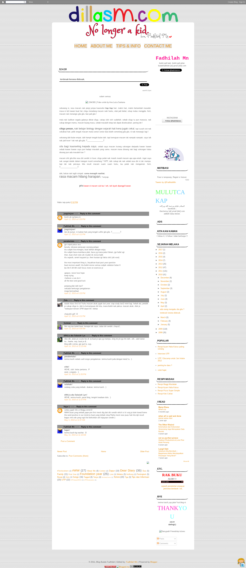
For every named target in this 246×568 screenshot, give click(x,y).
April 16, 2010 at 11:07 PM (75, 400)
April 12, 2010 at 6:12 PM (74, 234)
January (164, 324)
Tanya (95, 477)
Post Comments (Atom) (78, 456)
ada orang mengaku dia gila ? (172, 309)
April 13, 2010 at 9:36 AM (74, 329)
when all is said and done (169, 416)
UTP (64, 479)
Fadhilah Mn (69, 226)
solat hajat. (162, 370)
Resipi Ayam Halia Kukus (168, 387)
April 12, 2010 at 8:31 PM (74, 316)
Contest (102, 471)
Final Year (72, 474)
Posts (161, 539)
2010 (160, 274)
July (163, 295)
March (163, 317)
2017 (160, 250)
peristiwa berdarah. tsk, (173, 489)
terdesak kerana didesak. (170, 313)
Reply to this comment (90, 214)
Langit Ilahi (163, 449)
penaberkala (69, 241)
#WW (76, 470)
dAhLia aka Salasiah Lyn (74, 336)
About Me (91, 471)
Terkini (117, 477)
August (164, 292)
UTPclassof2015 (76, 480)
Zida (65, 300)
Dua (144, 471)
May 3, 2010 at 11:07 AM (74, 420)
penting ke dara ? (165, 365)
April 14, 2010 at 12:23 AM (75, 346)
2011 (160, 271)
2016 (160, 253)
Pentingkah (141, 474)
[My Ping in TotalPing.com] (110, 567)
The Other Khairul (166, 425)
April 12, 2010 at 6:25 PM (74, 293)
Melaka (120, 474)
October (164, 285)
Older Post (144, 451)
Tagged (87, 477)
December (165, 278)
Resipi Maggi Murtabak (167, 384)
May (163, 303)
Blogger (153, 562)
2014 (160, 260)
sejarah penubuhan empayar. (173, 486)
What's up (162, 409)
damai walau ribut (165, 418)
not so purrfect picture (168, 438)
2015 (160, 257)
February (164, 321)
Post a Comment (68, 441)
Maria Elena (163, 407)
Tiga (126, 477)
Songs (76, 477)
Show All (186, 461)
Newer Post (62, 451)
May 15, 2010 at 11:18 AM (75, 435)
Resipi (59, 477)
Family (60, 474)
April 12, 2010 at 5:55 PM (74, 219)
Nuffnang (130, 474)
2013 (160, 264)
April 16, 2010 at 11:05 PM (75, 374)
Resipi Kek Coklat (165, 394)
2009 (160, 329)
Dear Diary (127, 470)
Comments (163, 543)
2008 (160, 332)
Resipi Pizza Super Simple (169, 390)
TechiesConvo (106, 477)
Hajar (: (67, 407)
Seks (68, 477)
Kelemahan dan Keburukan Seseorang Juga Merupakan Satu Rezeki (171, 429)
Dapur (112, 470)
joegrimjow (69, 214)
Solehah (67, 323)
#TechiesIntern (63, 471)
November (165, 281)
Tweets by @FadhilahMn (165, 182)
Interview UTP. (164, 354)
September (165, 288)
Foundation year (91, 473)
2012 (160, 267)
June (163, 299)
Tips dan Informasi (140, 477)
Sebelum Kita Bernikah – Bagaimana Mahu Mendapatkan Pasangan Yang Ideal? (170, 453)
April (163, 306)
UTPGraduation (89, 480)
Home (103, 451)
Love (111, 474)
